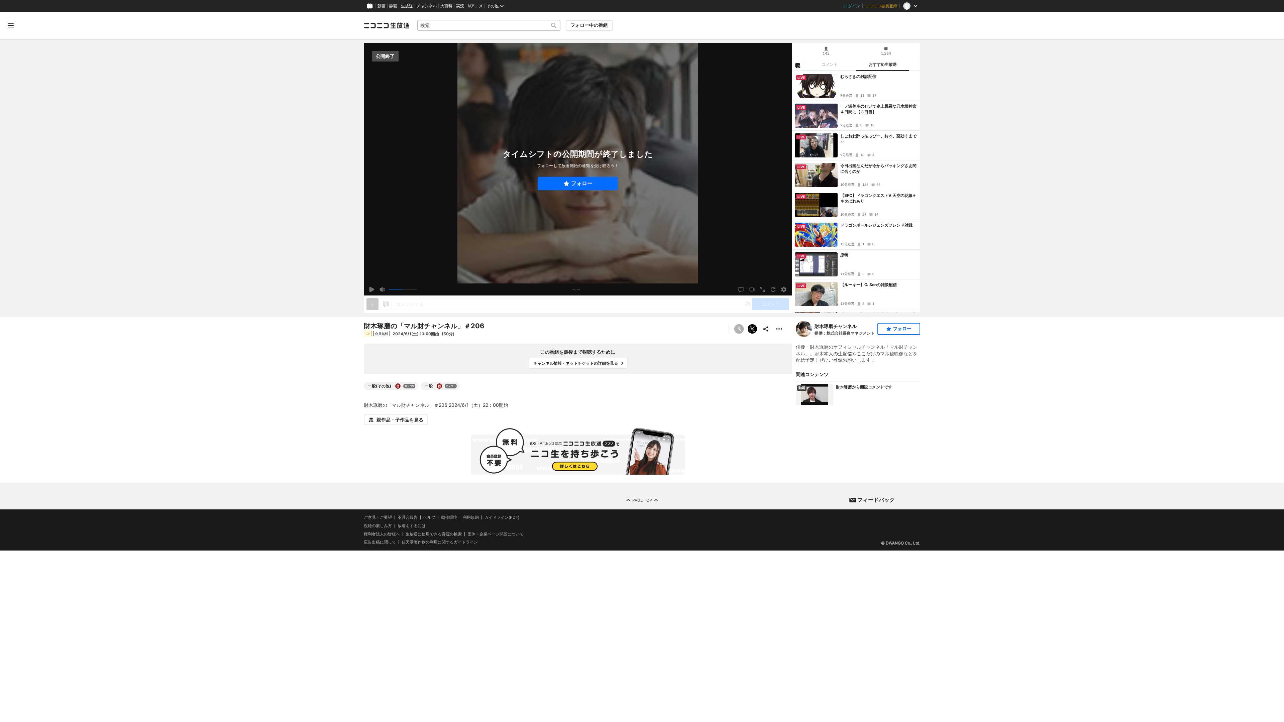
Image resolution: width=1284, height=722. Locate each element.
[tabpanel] (856, 192)
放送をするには (412, 526)
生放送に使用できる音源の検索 (434, 534)
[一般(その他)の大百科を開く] (398, 386)
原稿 (844, 254)
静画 (393, 6)
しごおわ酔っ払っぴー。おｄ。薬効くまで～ (878, 138)
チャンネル (427, 6)
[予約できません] (739, 329)
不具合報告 (408, 517)
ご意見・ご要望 (378, 517)
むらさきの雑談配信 (858, 76)
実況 (460, 6)
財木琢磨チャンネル (836, 326)
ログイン (852, 6)
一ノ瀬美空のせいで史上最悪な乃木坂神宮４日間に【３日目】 (878, 109)
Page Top (642, 500)
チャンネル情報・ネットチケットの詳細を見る (576, 363)
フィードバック (876, 499)
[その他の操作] (779, 329)
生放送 (407, 6)
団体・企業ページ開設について (495, 534)
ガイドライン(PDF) (502, 517)
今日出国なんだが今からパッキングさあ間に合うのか (878, 168)
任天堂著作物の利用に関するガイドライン (440, 542)
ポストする (752, 329)
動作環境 (449, 517)
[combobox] (488, 25)
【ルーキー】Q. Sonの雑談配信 (868, 284)
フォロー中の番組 (589, 25)
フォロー (582, 183)
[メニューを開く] (10, 25)
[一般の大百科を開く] (439, 386)
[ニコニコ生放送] (386, 25)
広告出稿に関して (380, 542)
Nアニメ (475, 6)
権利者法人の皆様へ (382, 533)
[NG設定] (797, 65)
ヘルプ (429, 517)
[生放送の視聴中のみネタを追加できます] (372, 304)
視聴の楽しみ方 (378, 525)
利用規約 (471, 517)
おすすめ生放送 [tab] (883, 64)
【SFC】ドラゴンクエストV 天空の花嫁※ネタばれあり (878, 198)
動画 (382, 6)
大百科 (446, 6)
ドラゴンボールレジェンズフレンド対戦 (876, 225)
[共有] (765, 329)
